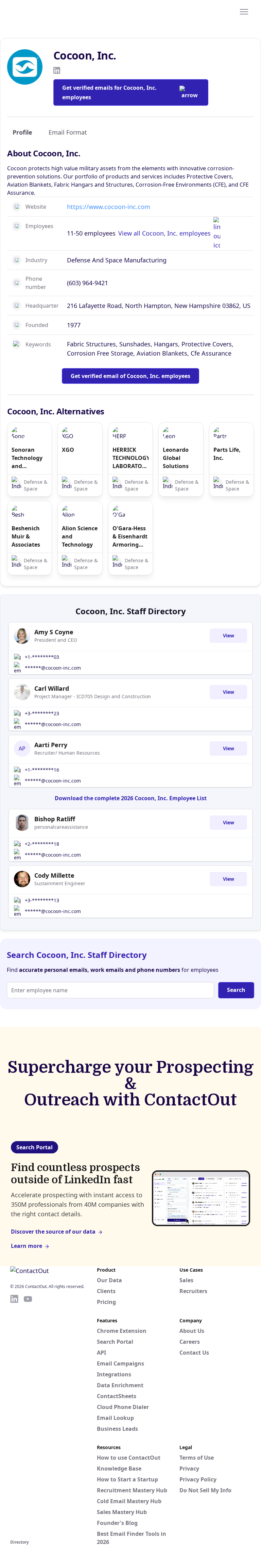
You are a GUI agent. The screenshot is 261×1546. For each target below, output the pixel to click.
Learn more (26, 1246)
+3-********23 (42, 713)
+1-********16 (42, 770)
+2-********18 (42, 844)
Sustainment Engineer (59, 883)
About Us (191, 1331)
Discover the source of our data (53, 1231)
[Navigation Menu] (244, 11)
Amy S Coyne (53, 632)
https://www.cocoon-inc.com (108, 207)
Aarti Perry (50, 745)
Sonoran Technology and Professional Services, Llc (28, 458)
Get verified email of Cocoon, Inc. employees (130, 376)
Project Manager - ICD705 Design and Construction (92, 696)
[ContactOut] (43, 11)
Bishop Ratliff (54, 819)
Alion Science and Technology (80, 536)
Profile (22, 132)
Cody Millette (54, 875)
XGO (68, 449)
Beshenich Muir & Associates (26, 536)
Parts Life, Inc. (227, 454)
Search (236, 990)
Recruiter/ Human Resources (67, 753)
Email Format (68, 132)
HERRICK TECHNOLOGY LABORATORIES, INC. (130, 458)
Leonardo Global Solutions (176, 458)
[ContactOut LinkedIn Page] (14, 1416)
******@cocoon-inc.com (53, 668)
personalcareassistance (61, 827)
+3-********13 (42, 900)
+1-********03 (42, 657)
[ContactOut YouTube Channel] (28, 1416)
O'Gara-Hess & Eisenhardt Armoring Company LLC (129, 537)
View (228, 635)
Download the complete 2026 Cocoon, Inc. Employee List (131, 798)
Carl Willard (51, 688)
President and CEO (55, 640)
